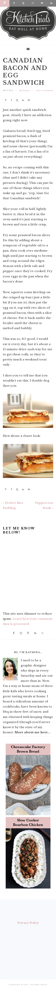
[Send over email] (28, 100)
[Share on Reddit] (32, 3)
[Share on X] (16, 100)
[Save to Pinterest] (5, 100)
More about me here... (32, 732)
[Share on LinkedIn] (22, 100)
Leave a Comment (44, 90)
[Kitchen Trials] (28, 40)
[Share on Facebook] (11, 100)
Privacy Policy (28, 923)
